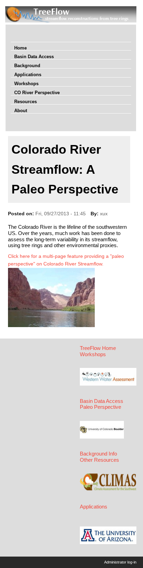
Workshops (26, 83)
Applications (27, 74)
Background (27, 65)
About (20, 110)
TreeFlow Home (98, 348)
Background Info (98, 454)
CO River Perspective (37, 92)
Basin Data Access (34, 56)
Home (20, 48)
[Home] (70, 21)
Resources (25, 101)
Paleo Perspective (100, 407)
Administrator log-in (120, 562)
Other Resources (99, 460)
